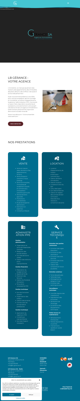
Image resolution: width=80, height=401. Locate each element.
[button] (39, 380)
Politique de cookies (20, 398)
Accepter (11, 394)
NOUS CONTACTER (15, 124)
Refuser (31, 394)
